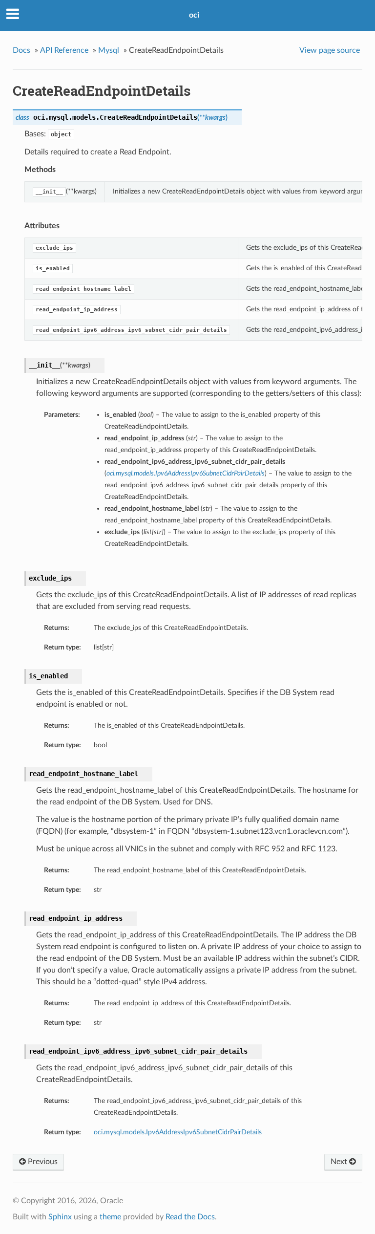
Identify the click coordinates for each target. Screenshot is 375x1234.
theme (110, 1217)
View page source (329, 50)
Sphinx (60, 1217)
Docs (21, 50)
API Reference (64, 50)
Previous (42, 1162)
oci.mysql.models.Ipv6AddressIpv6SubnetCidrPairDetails (178, 1132)
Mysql (108, 50)
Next (340, 1162)
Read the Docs (190, 1217)
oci (194, 15)
